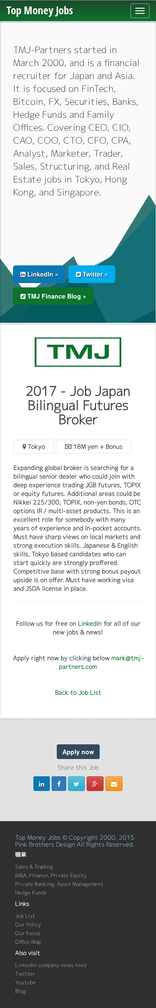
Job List (25, 916)
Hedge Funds (31, 892)
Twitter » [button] (94, 274)
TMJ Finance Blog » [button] (56, 296)
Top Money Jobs (39, 10)
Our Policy (28, 924)
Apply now (78, 751)
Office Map (28, 941)
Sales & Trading (34, 866)
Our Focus (27, 933)
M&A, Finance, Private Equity (51, 875)
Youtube (25, 982)
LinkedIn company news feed (51, 965)
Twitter (25, 973)
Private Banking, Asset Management (59, 884)
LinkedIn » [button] (42, 274)
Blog (20, 991)
